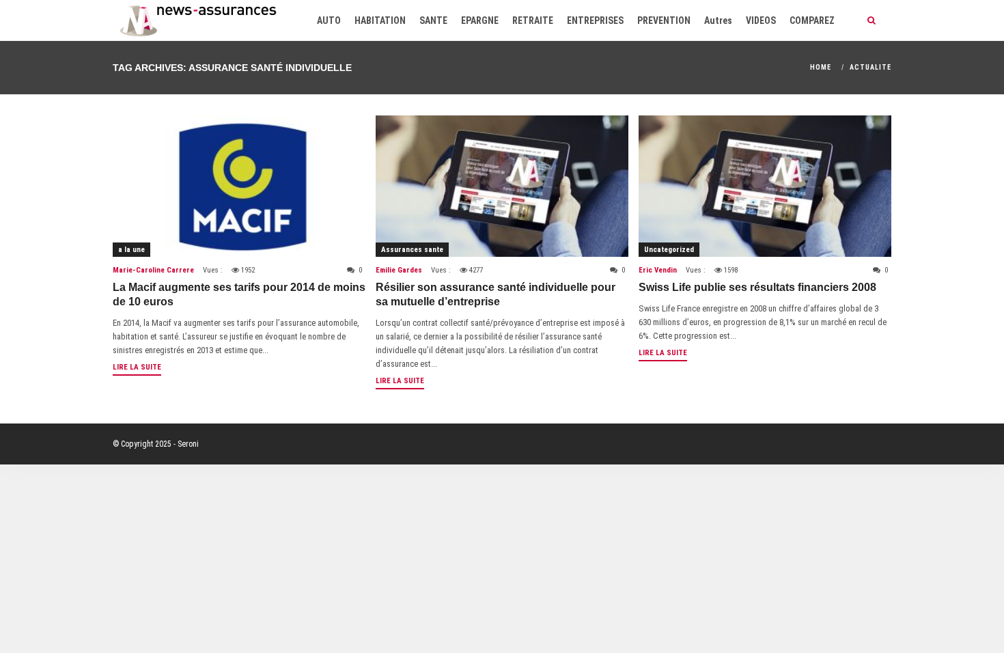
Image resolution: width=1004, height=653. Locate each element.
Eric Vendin (658, 270)
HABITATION (380, 20)
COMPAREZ (812, 20)
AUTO (329, 20)
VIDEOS (761, 20)
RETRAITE (532, 20)
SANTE (433, 20)
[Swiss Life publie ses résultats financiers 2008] (765, 186)
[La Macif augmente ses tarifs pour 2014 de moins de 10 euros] (239, 186)
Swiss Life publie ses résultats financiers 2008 (757, 287)
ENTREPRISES (595, 20)
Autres (718, 20)
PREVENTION (664, 20)
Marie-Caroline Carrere (153, 270)
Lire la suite (137, 367)
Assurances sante (412, 249)
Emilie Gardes (399, 270)
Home (820, 67)
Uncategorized (669, 249)
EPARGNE (480, 20)
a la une (131, 249)
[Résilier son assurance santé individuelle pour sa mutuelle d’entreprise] (502, 186)
